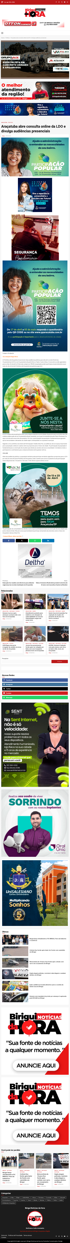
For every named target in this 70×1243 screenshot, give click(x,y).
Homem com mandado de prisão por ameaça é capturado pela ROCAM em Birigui (15, 997)
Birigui (4, 1170)
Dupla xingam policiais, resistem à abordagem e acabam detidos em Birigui (15, 974)
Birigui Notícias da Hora (34, 1241)
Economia (48, 1197)
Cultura (34, 1197)
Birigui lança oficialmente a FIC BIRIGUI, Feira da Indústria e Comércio (15, 940)
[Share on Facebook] (9, 540)
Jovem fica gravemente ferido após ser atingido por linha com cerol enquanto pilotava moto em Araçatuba (35, 633)
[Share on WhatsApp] (35, 540)
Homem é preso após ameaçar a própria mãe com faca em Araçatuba (12, 601)
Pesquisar (5, 658)
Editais (56, 1197)
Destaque (12, 611)
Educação (62, 1197)
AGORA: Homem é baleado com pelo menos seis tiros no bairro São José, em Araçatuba (58, 633)
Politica (10, 122)
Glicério (35, 1200)
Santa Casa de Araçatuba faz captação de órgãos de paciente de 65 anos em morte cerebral (58, 601)
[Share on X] (22, 540)
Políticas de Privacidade (15, 1235)
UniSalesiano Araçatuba (8, 1203)
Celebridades (25, 1197)
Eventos (23, 1200)
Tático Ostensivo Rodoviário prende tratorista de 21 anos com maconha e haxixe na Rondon (51, 583)
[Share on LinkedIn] (48, 540)
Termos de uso (27, 1235)
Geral (29, 1200)
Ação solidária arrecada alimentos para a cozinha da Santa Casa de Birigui (15, 986)
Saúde (34, 611)
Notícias (41, 643)
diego (3, 136)
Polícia (17, 611)
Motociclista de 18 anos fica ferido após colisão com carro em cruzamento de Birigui (15, 963)
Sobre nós (4, 1235)
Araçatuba (4, 122)
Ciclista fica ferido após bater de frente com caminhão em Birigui (15, 951)
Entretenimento (6, 1200)
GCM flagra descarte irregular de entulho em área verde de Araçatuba (12, 633)
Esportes (15, 1200)
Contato (3, 1237)
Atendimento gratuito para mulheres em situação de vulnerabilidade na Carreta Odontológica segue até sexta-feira (35, 601)
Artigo (12, 1197)
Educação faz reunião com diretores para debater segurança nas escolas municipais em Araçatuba (18, 583)
